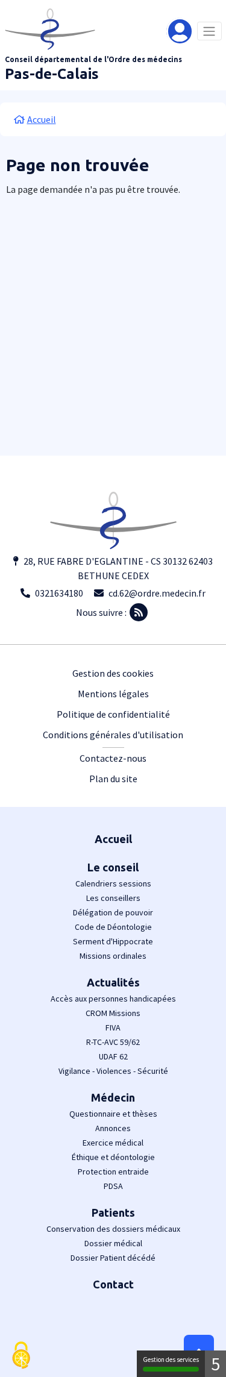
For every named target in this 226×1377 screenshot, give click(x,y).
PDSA (113, 1186)
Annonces (113, 1128)
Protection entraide (113, 1171)
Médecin (113, 1097)
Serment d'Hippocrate (113, 941)
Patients (113, 1212)
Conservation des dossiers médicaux (113, 1228)
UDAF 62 (113, 1056)
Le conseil (113, 867)
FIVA (113, 1027)
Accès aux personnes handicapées (113, 998)
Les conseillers (113, 897)
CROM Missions (113, 1013)
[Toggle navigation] (209, 31)
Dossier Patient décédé (113, 1257)
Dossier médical (113, 1243)
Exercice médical (113, 1142)
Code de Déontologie (113, 926)
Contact (113, 1284)
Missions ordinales (113, 955)
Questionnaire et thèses (113, 1113)
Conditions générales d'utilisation (113, 735)
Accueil (113, 839)
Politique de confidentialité (113, 714)
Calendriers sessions (113, 883)
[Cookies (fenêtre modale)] (21, 1356)
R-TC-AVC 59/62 (113, 1042)
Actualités (113, 982)
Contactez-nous (113, 758)
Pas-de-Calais (52, 74)
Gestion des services (171, 1359)
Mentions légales (113, 694)
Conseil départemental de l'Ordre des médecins (93, 59)
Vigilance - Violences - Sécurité (113, 1070)
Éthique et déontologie (113, 1157)
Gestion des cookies (113, 673)
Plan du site (113, 779)
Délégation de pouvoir (113, 912)
